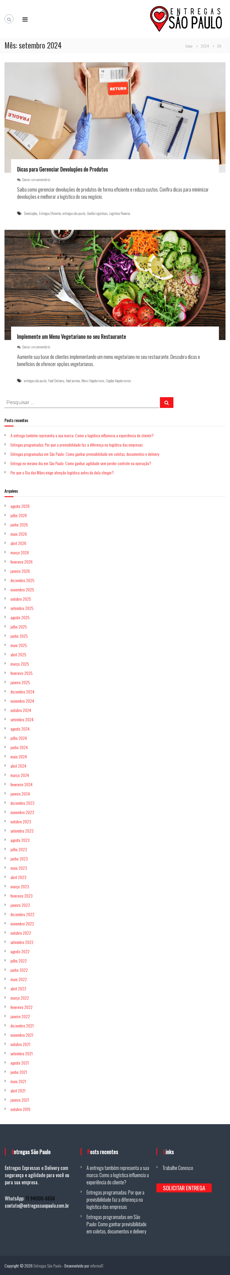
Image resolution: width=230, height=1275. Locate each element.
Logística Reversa (119, 213)
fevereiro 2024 (21, 784)
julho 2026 (18, 515)
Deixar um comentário (36, 179)
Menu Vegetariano (92, 380)
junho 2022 (19, 970)
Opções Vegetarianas (118, 380)
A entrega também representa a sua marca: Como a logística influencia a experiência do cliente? (82, 435)
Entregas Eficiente (50, 213)
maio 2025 (18, 645)
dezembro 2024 (22, 691)
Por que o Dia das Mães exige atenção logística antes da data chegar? (62, 472)
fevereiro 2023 (21, 895)
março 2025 (19, 664)
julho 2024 (18, 738)
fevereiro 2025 (21, 673)
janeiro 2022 (20, 1016)
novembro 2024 (22, 701)
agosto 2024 (20, 728)
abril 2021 (17, 1090)
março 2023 (19, 886)
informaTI (96, 1265)
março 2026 (19, 552)
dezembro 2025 (22, 580)
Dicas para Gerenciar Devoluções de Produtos (62, 169)
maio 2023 (18, 868)
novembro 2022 (22, 923)
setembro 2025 (22, 608)
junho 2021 (18, 1072)
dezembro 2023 (22, 803)
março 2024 (19, 775)
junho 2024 (19, 747)
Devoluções (30, 213)
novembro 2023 (22, 812)
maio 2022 (18, 979)
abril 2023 (18, 877)
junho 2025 (19, 636)
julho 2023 (18, 849)
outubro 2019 (20, 1109)
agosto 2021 (19, 1063)
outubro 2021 (20, 1044)
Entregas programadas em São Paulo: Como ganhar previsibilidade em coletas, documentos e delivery (84, 454)
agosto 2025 (20, 617)
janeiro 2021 (19, 1100)
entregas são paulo (74, 213)
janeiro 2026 (20, 571)
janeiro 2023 (20, 905)
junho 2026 (19, 524)
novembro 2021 (21, 1035)
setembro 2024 (22, 719)
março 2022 (19, 998)
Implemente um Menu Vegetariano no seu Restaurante (71, 336)
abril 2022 (18, 988)
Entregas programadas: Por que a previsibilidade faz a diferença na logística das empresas (76, 444)
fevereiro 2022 (21, 1007)
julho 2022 (18, 960)
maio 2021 (18, 1081)
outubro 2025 (20, 599)
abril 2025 (18, 654)
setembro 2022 (22, 942)
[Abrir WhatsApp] (215, 1260)
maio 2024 (18, 756)
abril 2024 (18, 766)
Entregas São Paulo (47, 1265)
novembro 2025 (22, 589)
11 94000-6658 (40, 1198)
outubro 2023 (20, 821)
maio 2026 (18, 534)
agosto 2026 (20, 506)
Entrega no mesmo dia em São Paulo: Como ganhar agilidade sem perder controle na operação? (80, 463)
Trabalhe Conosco (177, 1167)
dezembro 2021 (22, 1025)
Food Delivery (56, 380)
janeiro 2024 (20, 793)
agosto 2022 (20, 951)
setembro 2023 (22, 831)
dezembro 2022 (22, 914)
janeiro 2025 (20, 682)
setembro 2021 (21, 1053)
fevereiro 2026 (21, 561)
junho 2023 (19, 858)
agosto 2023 (20, 840)
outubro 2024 (20, 710)
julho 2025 (18, 626)
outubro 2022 (20, 933)
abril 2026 (18, 543)
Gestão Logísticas (97, 213)
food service (73, 380)
